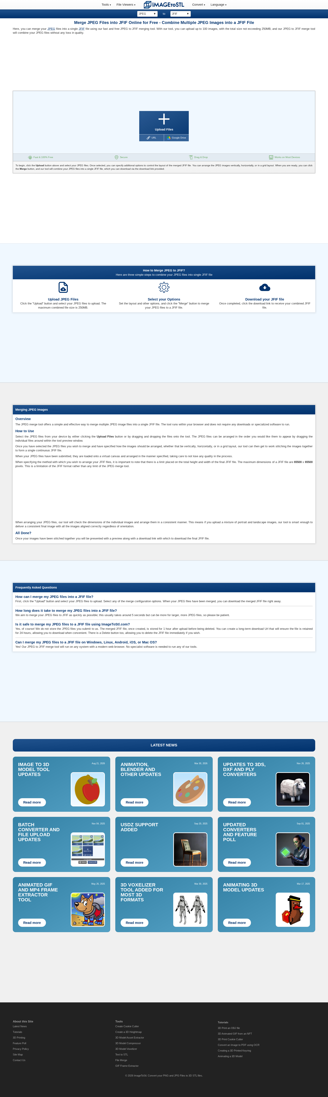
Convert (197, 4)
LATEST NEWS (164, 745)
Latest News (20, 1026)
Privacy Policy (21, 1048)
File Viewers (125, 4)
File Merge (121, 1060)
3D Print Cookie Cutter (230, 1039)
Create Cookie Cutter (127, 1026)
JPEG (51, 28)
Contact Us (19, 1060)
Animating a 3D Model (230, 1056)
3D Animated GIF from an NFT (235, 1033)
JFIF (82, 28)
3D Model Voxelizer (126, 1048)
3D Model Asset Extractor (129, 1037)
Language (217, 4)
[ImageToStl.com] (164, 4)
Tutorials (17, 1031)
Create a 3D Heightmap (128, 1031)
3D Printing (19, 1037)
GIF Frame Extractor (127, 1065)
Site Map (18, 1054)
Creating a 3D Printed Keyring (234, 1050)
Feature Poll (19, 1043)
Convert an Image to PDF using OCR (238, 1044)
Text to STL (121, 1054)
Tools (105, 4)
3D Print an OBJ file (229, 1028)
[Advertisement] (87, 62)
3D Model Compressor (128, 1043)
